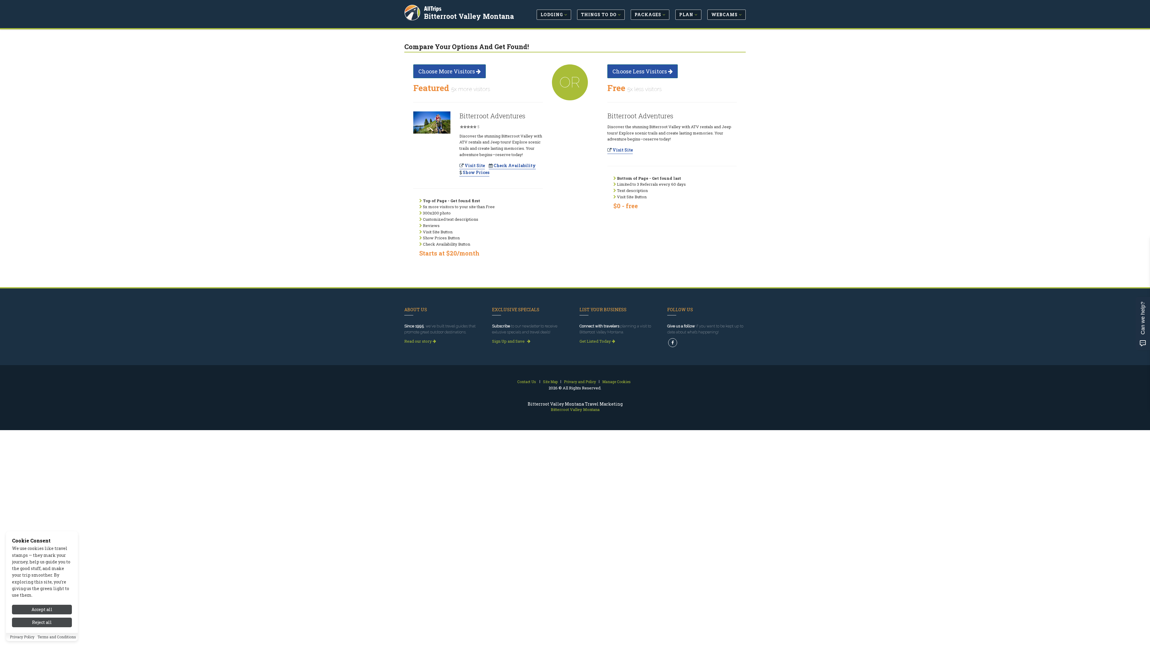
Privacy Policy (22, 637)
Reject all (42, 622)
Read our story (418, 341)
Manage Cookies (616, 381)
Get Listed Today (595, 341)
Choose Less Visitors (640, 71)
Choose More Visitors (447, 71)
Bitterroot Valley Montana (469, 16)
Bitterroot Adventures (492, 115)
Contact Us (526, 381)
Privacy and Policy (580, 381)
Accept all (41, 609)
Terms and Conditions (56, 637)
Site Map (550, 381)
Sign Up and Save (509, 341)
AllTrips (432, 8)
